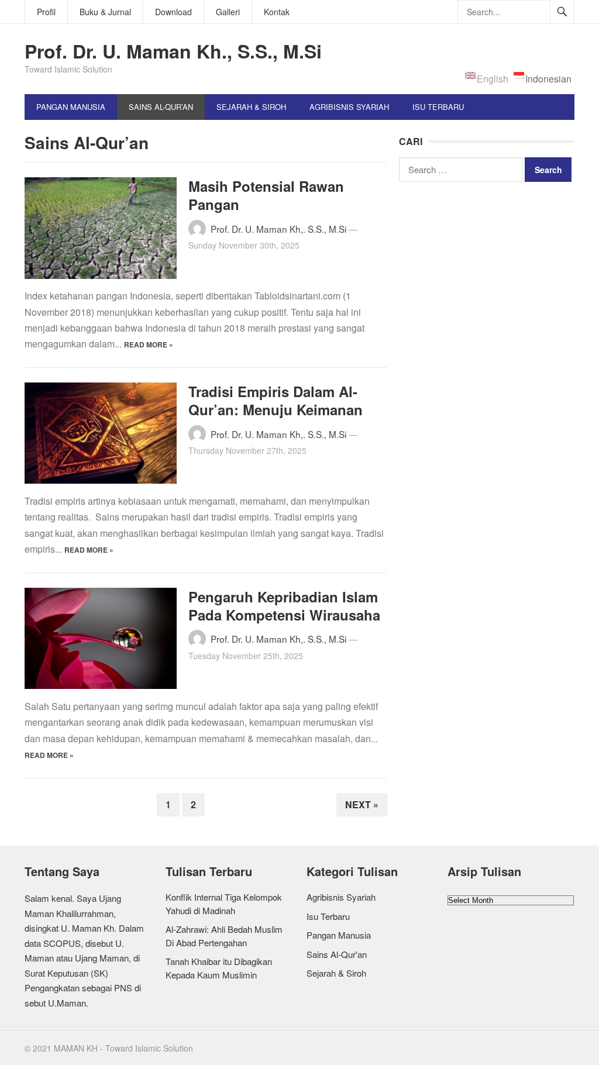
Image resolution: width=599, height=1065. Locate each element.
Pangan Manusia (70, 106)
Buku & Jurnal (105, 12)
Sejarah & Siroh (251, 106)
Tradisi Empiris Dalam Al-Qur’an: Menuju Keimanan (275, 400)
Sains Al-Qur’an (161, 106)
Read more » (148, 344)
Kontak (277, 12)
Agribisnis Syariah (349, 106)
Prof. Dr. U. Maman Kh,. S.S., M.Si (278, 228)
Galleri (228, 12)
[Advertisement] (486, 270)
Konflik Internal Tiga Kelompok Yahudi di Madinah (224, 903)
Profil (46, 12)
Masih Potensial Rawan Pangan (266, 195)
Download (173, 12)
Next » (361, 804)
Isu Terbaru (438, 106)
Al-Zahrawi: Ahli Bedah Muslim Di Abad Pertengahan (224, 936)
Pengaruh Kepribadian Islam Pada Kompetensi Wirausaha (284, 606)
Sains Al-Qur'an (337, 954)
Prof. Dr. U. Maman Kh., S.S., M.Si (173, 51)
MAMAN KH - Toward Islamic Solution (123, 1048)
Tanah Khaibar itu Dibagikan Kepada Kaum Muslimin (219, 968)
